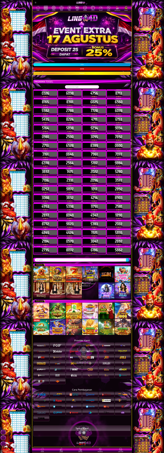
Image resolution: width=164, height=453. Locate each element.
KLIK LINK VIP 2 (154, 16)
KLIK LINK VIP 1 (154, 13)
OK (82, 255)
